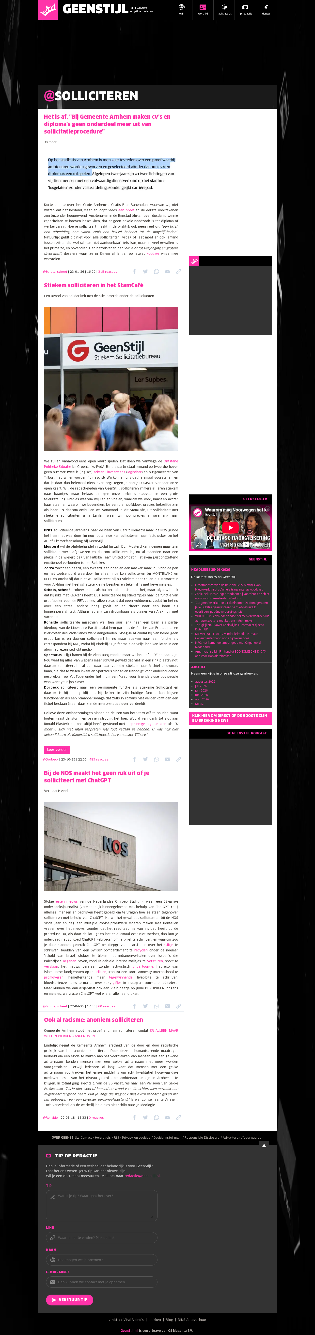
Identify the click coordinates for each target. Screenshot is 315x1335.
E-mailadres (58, 1272)
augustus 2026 (205, 681)
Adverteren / (233, 1137)
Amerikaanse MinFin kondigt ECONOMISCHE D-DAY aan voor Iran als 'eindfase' (230, 653)
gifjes (117, 983)
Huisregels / (104, 1137)
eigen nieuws (67, 901)
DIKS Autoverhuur (192, 1320)
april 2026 (202, 699)
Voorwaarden (253, 1137)
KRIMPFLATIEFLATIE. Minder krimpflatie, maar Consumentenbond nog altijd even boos (226, 636)
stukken (155, 1320)
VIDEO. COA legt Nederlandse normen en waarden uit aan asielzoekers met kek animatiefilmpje (232, 618)
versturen (155, 961)
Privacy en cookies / (138, 1137)
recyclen (141, 950)
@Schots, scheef (55, 271)
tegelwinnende (121, 977)
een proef (126, 210)
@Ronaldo (50, 1117)
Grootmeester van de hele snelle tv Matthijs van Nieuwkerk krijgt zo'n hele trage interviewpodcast (229, 587)
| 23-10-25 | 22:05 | (83, 759)
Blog (169, 1320)
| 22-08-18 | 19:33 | (81, 1117)
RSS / (118, 1137)
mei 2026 (201, 695)
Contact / (88, 1137)
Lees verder (57, 750)
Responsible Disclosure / (204, 1137)
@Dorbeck (50, 759)
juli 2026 (201, 686)
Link (50, 1228)
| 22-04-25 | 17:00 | (91, 1006)
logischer (134, 472)
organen (69, 961)
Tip (49, 1186)
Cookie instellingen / (169, 1137)
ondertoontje (143, 966)
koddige (153, 253)
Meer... (199, 704)
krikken (100, 972)
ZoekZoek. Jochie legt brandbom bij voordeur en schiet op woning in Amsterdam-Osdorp (232, 596)
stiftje (168, 945)
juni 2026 (201, 690)
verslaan (51, 966)
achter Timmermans (109, 472)
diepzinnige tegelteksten (146, 724)
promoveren (53, 977)
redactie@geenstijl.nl (142, 1175)
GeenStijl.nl (129, 1331)
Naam (51, 1250)
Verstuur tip (73, 1300)
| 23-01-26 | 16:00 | (92, 271)
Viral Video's (134, 1320)
